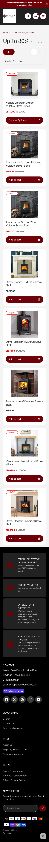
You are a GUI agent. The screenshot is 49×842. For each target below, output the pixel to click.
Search (6, 718)
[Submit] (42, 808)
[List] (42, 52)
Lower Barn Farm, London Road (20, 670)
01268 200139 (11, 679)
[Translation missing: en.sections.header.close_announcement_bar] (47, 3)
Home (5, 32)
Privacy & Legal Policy (14, 780)
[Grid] (34, 52)
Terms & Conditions (13, 771)
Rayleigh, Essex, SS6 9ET (16, 675)
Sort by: (8, 61)
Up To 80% (15, 32)
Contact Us (8, 723)
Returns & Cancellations (15, 775)
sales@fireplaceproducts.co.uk (19, 684)
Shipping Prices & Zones (15, 749)
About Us (7, 744)
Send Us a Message (13, 728)
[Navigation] (43, 16)
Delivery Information (13, 754)
